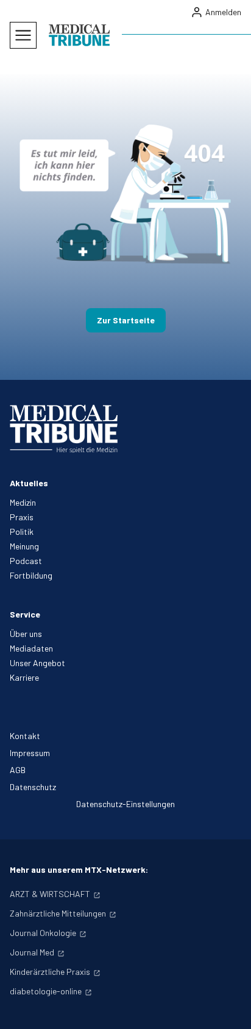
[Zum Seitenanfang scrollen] (229, 1007)
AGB (18, 770)
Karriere (24, 677)
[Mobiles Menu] (23, 35)
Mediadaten (31, 648)
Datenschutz (33, 787)
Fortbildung (31, 575)
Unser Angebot (37, 663)
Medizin (23, 502)
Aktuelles (29, 483)
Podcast (26, 561)
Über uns (26, 633)
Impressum (30, 753)
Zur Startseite (126, 320)
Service (25, 614)
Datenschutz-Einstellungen (125, 804)
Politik (22, 531)
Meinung (24, 546)
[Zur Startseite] (79, 35)
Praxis (22, 517)
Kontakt (25, 736)
